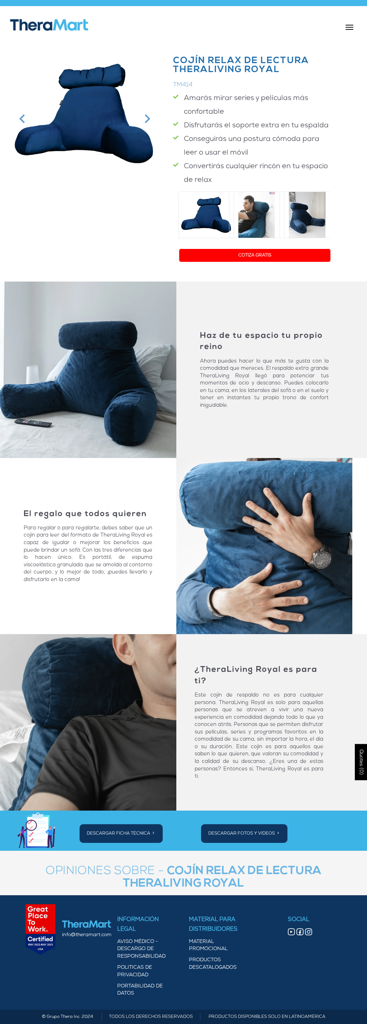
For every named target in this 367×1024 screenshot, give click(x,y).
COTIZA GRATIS (254, 255)
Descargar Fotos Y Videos (242, 833)
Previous (21, 119)
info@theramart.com (86, 935)
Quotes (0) (361, 762)
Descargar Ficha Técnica (119, 833)
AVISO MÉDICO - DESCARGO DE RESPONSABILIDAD (141, 949)
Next (146, 119)
